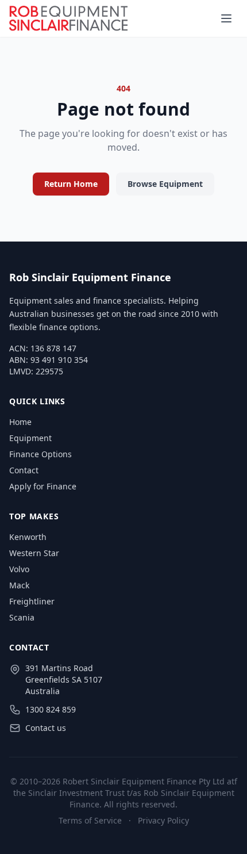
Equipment (30, 437)
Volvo (19, 569)
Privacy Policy (163, 820)
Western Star (34, 552)
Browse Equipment (165, 183)
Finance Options (40, 454)
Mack (19, 585)
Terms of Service (90, 820)
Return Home (71, 183)
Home (20, 421)
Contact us (45, 727)
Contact (23, 470)
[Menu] (226, 18)
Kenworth (28, 536)
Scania (21, 617)
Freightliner (32, 601)
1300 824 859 (50, 709)
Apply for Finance (42, 486)
